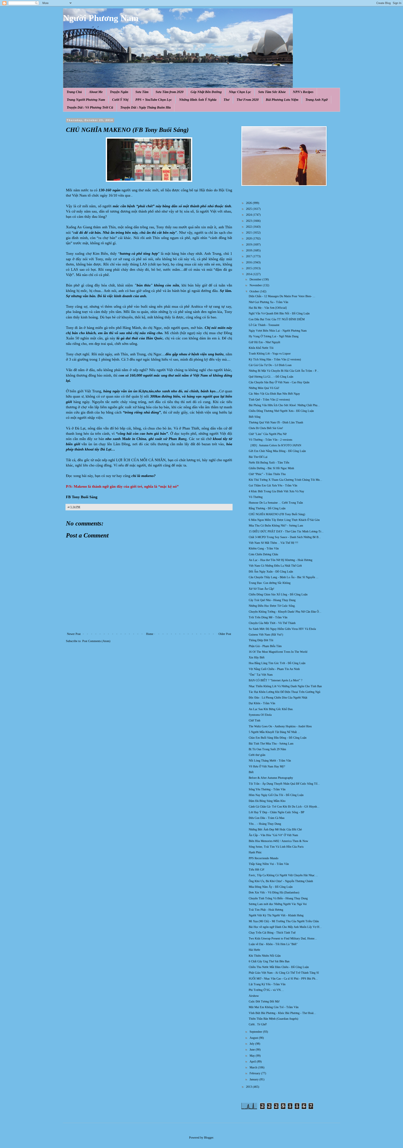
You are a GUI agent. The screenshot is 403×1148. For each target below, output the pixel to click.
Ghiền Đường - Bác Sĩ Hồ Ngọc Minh (271, 468)
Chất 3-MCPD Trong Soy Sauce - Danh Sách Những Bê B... (285, 537)
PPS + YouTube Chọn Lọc (153, 99)
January (254, 1079)
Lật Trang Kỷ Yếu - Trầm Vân (267, 984)
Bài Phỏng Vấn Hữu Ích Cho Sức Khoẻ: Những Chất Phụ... (284, 405)
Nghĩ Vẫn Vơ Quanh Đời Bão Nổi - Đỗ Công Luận (279, 313)
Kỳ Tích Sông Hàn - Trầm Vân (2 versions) (275, 359)
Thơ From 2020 (248, 99)
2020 (249, 238)
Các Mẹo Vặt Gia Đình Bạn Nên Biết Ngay (274, 393)
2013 (249, 1086)
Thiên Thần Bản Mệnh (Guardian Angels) (273, 1018)
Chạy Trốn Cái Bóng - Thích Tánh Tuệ (272, 932)
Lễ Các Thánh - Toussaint (264, 325)
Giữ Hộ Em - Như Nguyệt (264, 342)
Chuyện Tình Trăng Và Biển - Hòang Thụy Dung (278, 898)
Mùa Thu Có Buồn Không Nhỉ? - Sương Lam (276, 525)
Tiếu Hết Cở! (256, 869)
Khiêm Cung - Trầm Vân (264, 548)
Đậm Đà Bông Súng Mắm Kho (267, 801)
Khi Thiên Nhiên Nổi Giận (265, 955)
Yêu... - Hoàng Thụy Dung (265, 823)
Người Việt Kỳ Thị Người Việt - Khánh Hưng (276, 915)
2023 (249, 220)
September (256, 1031)
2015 (249, 268)
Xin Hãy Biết (256, 657)
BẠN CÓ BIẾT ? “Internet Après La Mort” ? (275, 680)
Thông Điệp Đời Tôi (261, 640)
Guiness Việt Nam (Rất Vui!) (266, 634)
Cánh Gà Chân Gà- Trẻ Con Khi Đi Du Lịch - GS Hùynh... (284, 806)
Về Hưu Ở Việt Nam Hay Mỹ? (267, 766)
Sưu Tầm (141, 92)
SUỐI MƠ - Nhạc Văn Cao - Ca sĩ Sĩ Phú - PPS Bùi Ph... (283, 978)
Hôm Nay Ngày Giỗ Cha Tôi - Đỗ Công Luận (276, 795)
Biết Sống (254, 416)
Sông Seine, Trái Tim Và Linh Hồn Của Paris (276, 846)
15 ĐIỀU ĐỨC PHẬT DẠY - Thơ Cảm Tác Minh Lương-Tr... (286, 531)
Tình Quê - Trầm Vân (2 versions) (269, 399)
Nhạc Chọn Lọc (240, 92)
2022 (249, 226)
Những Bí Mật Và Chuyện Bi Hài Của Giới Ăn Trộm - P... (284, 370)
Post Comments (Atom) (96, 641)
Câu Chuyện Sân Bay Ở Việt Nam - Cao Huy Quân (279, 382)
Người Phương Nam (101, 18)
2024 (249, 214)
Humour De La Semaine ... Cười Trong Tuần (276, 502)
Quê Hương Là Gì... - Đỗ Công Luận (271, 376)
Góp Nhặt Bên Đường (206, 92)
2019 (249, 244)
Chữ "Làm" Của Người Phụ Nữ (268, 434)
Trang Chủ (74, 92)
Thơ (226, 99)
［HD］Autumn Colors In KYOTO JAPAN (275, 445)
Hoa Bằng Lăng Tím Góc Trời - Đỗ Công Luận (277, 663)
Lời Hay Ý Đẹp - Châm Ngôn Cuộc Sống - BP (276, 812)
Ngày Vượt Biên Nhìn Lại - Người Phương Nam (278, 330)
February (255, 1073)
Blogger (208, 1137)
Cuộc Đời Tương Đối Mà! (264, 1001)
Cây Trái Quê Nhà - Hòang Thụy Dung (272, 600)
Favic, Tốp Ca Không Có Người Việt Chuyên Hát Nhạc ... (283, 875)
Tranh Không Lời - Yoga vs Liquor (270, 353)
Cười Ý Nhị (120, 99)
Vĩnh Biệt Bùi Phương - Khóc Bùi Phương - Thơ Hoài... (282, 1013)
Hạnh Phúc (255, 852)
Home (149, 634)
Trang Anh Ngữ (316, 99)
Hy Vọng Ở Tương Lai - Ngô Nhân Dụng (273, 336)
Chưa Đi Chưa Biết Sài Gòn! (266, 428)
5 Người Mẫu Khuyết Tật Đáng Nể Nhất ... (274, 732)
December (256, 279)
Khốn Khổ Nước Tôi (261, 347)
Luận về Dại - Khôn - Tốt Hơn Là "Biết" (273, 944)
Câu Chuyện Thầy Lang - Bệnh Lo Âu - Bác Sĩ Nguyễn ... (283, 577)
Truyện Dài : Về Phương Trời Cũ (90, 107)
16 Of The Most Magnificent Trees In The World (278, 651)
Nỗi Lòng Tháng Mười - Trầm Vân (270, 760)
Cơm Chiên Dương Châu (263, 554)
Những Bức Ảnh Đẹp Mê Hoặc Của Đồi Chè (275, 829)
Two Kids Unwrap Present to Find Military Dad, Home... (283, 938)
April (253, 1061)
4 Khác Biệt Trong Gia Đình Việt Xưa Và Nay (276, 491)
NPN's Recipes (303, 92)
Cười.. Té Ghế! (258, 1024)
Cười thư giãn (257, 755)
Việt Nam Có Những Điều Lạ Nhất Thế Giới (275, 565)
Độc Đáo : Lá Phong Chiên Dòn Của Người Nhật (278, 697)
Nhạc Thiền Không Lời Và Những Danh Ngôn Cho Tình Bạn (285, 686)
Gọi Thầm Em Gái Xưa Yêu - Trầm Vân (273, 485)
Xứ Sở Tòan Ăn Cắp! (261, 588)
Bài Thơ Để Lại (258, 456)
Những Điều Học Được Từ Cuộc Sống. (272, 605)
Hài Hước (254, 949)
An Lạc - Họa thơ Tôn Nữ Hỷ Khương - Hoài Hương (280, 560)
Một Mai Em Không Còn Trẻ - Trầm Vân (273, 1007)
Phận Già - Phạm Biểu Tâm (265, 646)
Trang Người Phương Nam (86, 99)
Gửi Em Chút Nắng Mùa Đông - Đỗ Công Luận (277, 451)
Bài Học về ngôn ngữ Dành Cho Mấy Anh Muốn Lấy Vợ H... (285, 927)
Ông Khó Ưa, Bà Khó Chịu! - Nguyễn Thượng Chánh (281, 881)
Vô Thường (256, 497)
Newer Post (74, 634)
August (254, 1037)
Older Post (225, 634)
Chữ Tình (254, 720)
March (254, 1067)
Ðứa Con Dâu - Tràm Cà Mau (266, 818)
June (253, 1049)
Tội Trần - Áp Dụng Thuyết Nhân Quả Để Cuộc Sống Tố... (284, 783)
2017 (249, 256)
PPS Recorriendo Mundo (263, 858)
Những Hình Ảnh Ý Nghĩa (197, 99)
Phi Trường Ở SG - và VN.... (266, 990)
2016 (249, 262)
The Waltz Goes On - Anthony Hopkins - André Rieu (280, 726)
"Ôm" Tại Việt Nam (261, 674)
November (256, 285)
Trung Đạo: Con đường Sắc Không (269, 583)
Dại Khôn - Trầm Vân (262, 703)
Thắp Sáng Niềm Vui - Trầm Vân (269, 864)
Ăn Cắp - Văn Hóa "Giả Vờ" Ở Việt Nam (273, 835)
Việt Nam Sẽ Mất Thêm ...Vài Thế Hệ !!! (273, 542)
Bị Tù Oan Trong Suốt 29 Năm (267, 749)
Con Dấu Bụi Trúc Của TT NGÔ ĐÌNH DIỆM (277, 319)
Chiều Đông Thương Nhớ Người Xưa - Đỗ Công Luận (281, 410)
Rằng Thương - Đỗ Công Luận (267, 508)
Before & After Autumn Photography (271, 777)
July (252, 1043)
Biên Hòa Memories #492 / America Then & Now (278, 841)
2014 (249, 274)
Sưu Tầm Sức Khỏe (272, 92)
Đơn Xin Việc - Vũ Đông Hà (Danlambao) (274, 892)
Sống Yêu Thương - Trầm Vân (267, 789)
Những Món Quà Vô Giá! (264, 388)
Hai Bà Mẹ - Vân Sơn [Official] (268, 307)
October (255, 291)
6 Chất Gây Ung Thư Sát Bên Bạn (269, 961)
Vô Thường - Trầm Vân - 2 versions (270, 439)
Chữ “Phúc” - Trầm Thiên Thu (267, 474)
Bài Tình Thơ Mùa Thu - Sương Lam (271, 743)
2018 (249, 250)
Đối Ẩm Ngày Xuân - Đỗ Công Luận (271, 571)
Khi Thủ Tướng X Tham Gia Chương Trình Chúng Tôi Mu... (285, 479)
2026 (249, 203)
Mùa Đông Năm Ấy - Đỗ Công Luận (271, 886)
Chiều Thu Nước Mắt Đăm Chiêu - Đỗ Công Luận (279, 967)
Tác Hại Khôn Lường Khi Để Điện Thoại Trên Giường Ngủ (284, 692)
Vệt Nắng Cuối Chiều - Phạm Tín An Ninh (274, 669)
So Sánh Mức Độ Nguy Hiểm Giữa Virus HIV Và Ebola (282, 628)
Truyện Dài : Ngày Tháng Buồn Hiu (145, 107)
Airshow (254, 995)
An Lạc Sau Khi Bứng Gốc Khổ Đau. (271, 709)
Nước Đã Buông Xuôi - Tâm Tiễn (269, 462)
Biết (251, 772)
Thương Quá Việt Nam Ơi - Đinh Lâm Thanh (276, 422)
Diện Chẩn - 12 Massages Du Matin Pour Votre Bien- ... (282, 296)
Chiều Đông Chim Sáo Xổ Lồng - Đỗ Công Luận (278, 594)
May (253, 1055)
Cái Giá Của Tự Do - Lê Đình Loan (270, 365)
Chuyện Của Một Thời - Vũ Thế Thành (272, 623)
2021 (249, 232)
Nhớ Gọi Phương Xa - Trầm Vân (268, 302)
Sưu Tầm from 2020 (169, 92)
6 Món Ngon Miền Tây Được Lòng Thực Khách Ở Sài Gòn (284, 519)
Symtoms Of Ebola (260, 714)
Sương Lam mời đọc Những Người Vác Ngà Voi (278, 904)
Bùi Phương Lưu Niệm (282, 99)
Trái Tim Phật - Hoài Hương (266, 909)
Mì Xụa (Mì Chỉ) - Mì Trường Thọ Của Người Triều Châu (284, 921)
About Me (96, 92)
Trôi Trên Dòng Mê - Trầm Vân (268, 617)
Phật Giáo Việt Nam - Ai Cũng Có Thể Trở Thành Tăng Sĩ (284, 972)
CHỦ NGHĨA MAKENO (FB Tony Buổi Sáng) (277, 514)
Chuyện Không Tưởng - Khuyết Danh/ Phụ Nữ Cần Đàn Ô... (285, 611)
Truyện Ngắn (119, 92)
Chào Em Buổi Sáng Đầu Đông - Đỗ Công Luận (277, 737)
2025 (249, 208)
